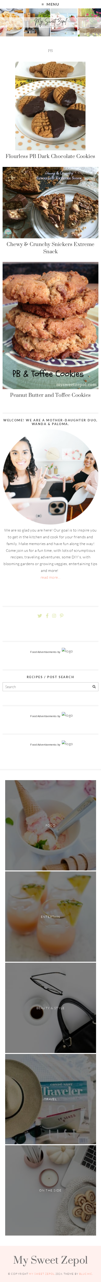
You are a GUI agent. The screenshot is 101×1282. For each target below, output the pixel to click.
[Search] (94, 687)
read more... (51, 577)
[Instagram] (54, 616)
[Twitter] (40, 616)
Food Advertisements (43, 652)
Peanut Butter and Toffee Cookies (50, 395)
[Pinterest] (61, 616)
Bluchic (85, 1273)
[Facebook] (47, 616)
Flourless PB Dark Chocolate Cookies (50, 156)
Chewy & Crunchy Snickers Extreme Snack (50, 248)
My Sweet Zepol (50, 1260)
